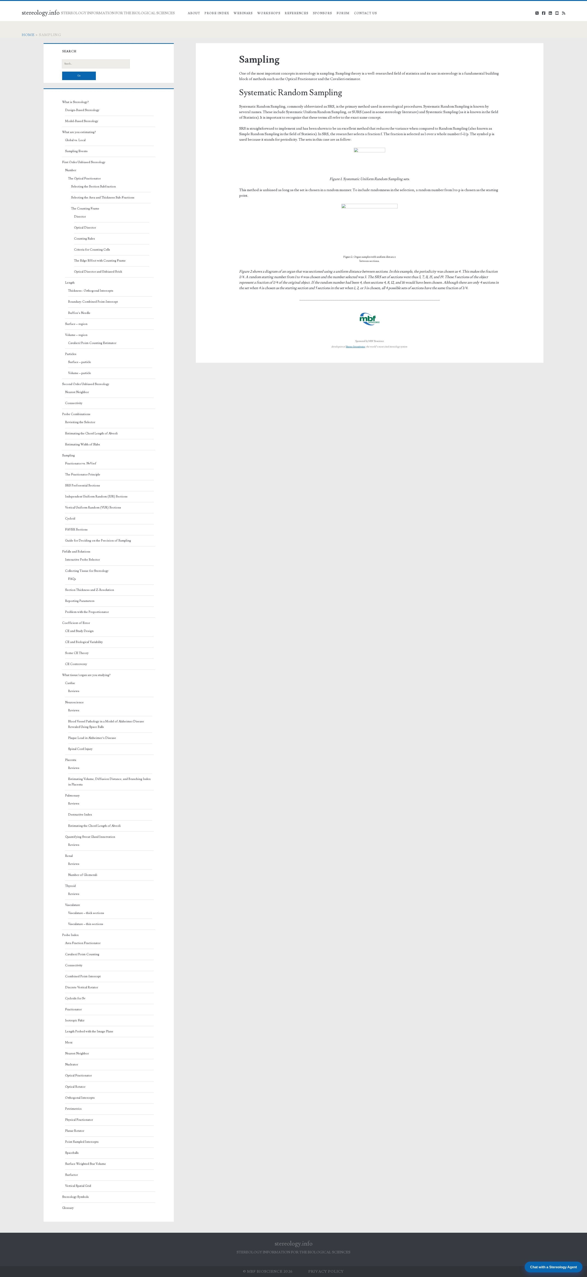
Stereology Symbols (75, 1197)
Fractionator (73, 1009)
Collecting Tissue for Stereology (86, 571)
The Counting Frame (85, 208)
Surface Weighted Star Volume (85, 1164)
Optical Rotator (75, 1087)
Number (70, 170)
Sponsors (322, 13)
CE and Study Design (79, 631)
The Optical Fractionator (84, 178)
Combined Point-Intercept (83, 976)
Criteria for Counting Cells (92, 249)
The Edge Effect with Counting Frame (100, 261)
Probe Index (217, 13)
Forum (343, 13)
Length (70, 283)
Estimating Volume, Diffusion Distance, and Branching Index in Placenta (109, 781)
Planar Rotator (74, 1131)
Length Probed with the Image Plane (89, 1031)
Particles (70, 354)
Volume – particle (79, 373)
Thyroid (70, 886)
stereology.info (41, 13)
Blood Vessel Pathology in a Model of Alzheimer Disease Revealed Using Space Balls (106, 724)
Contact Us (365, 13)
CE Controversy (76, 664)
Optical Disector (85, 227)
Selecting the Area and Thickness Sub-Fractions (102, 197)
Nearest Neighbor (77, 392)
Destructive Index (80, 814)
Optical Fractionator (78, 1075)
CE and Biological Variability (84, 642)
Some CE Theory (77, 653)
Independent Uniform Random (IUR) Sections (96, 496)
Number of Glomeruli (82, 875)
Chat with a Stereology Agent (553, 1267)
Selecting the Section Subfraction (93, 186)
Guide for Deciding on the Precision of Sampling (98, 540)
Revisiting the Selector (80, 422)
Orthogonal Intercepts (80, 1098)
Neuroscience (74, 702)
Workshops (268, 13)
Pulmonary (72, 795)
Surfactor (71, 1175)
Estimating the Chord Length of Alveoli (91, 433)
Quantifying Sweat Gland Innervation (90, 837)
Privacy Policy (326, 1271)
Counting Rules (84, 238)
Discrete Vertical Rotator (81, 987)
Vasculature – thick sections (86, 913)
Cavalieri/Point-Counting (82, 954)
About (194, 13)
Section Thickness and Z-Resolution (89, 590)
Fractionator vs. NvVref (80, 463)
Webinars (243, 13)
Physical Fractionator (79, 1120)
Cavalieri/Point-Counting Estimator (92, 343)
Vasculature (72, 905)
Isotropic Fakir (74, 1020)
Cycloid (70, 518)
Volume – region (76, 335)
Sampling (68, 455)
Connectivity (73, 403)
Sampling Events (76, 151)
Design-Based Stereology (82, 110)
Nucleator (71, 1064)
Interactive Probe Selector (82, 560)
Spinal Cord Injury (80, 749)
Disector (80, 216)
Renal (69, 856)
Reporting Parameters (79, 601)
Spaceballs (72, 1153)
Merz (68, 1042)
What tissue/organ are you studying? (86, 675)
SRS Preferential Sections (82, 485)
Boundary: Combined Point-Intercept (93, 302)
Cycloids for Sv (75, 998)
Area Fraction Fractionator (82, 943)
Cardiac (70, 683)
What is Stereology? (75, 102)
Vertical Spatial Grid (78, 1186)
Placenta (70, 760)
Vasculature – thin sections (85, 924)
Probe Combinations (76, 414)
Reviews (73, 691)
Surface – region (76, 324)
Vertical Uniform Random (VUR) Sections (93, 507)
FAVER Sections (76, 529)
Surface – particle (79, 362)
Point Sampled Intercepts (82, 1142)
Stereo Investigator (355, 346)
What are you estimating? (79, 132)
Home (28, 35)
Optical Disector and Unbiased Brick (98, 272)
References (296, 13)
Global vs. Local (75, 140)
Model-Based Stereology (81, 121)
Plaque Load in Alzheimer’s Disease (92, 738)
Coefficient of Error (76, 623)
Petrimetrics (73, 1109)
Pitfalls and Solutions (76, 551)
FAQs (72, 579)
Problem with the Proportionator (87, 612)
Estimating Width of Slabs (82, 444)
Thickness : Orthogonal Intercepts (90, 291)
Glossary (68, 1208)
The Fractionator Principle (82, 474)
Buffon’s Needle (79, 313)
